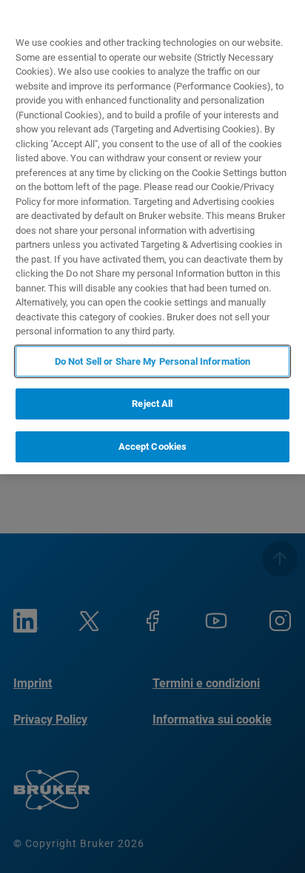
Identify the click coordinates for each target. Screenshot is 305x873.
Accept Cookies (152, 446)
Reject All (152, 403)
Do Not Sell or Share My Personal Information (153, 361)
